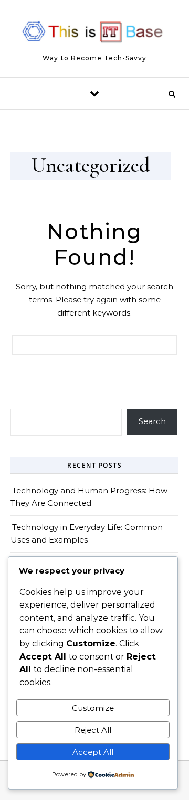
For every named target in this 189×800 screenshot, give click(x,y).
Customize (93, 708)
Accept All (92, 752)
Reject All (93, 730)
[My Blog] (94, 34)
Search (152, 421)
